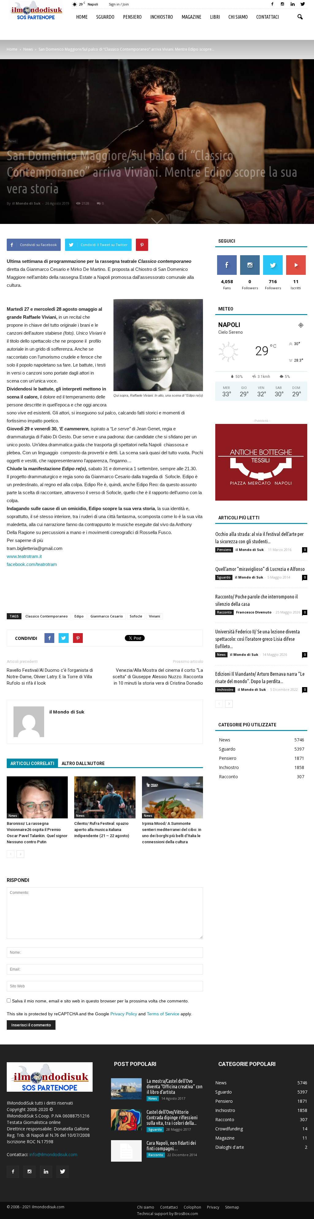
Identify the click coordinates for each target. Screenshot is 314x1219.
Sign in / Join (119, 4)
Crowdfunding (229, 1129)
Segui (249, 257)
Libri (215, 17)
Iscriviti (296, 257)
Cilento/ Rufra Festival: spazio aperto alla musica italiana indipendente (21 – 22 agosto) (101, 829)
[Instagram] (282, 4)
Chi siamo (238, 17)
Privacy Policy (123, 1013)
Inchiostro (161, 17)
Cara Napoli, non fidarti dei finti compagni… (171, 1145)
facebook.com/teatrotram (32, 564)
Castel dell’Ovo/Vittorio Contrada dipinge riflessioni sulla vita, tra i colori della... (172, 1117)
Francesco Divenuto (253, 612)
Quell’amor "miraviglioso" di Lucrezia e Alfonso (260, 569)
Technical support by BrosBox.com (167, 1213)
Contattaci (267, 17)
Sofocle (136, 616)
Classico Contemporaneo (46, 616)
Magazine (191, 17)
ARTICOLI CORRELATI (32, 763)
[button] (300, 17)
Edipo (79, 616)
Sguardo (105, 17)
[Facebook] (272, 4)
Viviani (154, 616)
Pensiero (132, 17)
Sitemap (232, 1207)
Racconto (224, 612)
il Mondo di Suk (26, 203)
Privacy (213, 1207)
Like (226, 257)
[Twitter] (302, 4)
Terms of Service (163, 1013)
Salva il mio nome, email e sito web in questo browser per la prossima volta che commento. (100, 1000)
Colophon (192, 1207)
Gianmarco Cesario (106, 616)
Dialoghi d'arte (229, 1147)
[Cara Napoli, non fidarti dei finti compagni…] (126, 1151)
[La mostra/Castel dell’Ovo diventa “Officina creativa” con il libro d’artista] (126, 1088)
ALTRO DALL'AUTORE (83, 763)
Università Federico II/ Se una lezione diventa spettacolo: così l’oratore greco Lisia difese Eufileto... (257, 639)
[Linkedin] (292, 4)
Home (82, 17)
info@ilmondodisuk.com (53, 1154)
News (12, 141)
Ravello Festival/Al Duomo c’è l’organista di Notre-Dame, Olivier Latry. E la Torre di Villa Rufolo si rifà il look (50, 676)
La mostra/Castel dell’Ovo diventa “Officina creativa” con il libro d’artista (174, 1086)
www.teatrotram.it (24, 556)
